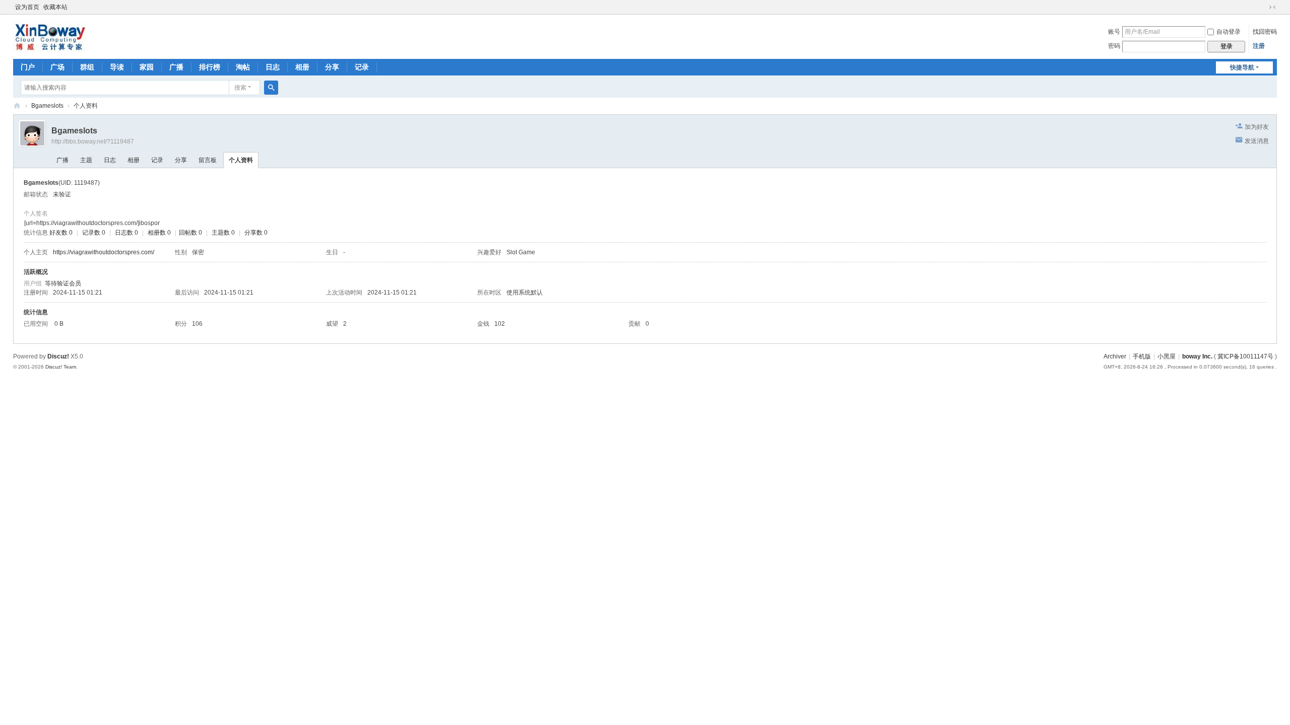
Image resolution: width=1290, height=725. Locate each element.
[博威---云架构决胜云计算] (50, 35)
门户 (28, 67)
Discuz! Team (60, 367)
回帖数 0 (190, 232)
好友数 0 (61, 232)
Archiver (1115, 356)
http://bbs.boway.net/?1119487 (92, 141)
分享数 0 (256, 232)
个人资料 (241, 160)
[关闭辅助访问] (1262, 7)
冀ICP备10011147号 (1245, 356)
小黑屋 (1166, 356)
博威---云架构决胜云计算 (17, 106)
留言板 (208, 160)
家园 (147, 67)
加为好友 (1257, 126)
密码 (1114, 45)
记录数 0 (93, 232)
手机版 (1142, 356)
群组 (87, 67)
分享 (332, 67)
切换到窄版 (1272, 7)
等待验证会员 (63, 283)
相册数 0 (159, 232)
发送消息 (1257, 140)
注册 (1259, 45)
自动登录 (1228, 31)
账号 (1114, 31)
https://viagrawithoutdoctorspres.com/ (103, 252)
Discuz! (58, 356)
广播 (176, 67)
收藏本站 (55, 7)
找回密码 (1265, 31)
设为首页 (27, 7)
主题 (86, 160)
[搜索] (271, 88)
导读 (117, 67)
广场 (57, 67)
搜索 (240, 87)
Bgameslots (47, 105)
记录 (362, 67)
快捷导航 (1242, 67)
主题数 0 (223, 232)
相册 (302, 67)
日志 (273, 67)
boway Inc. (1197, 356)
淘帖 (243, 67)
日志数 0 (126, 232)
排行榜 (209, 67)
